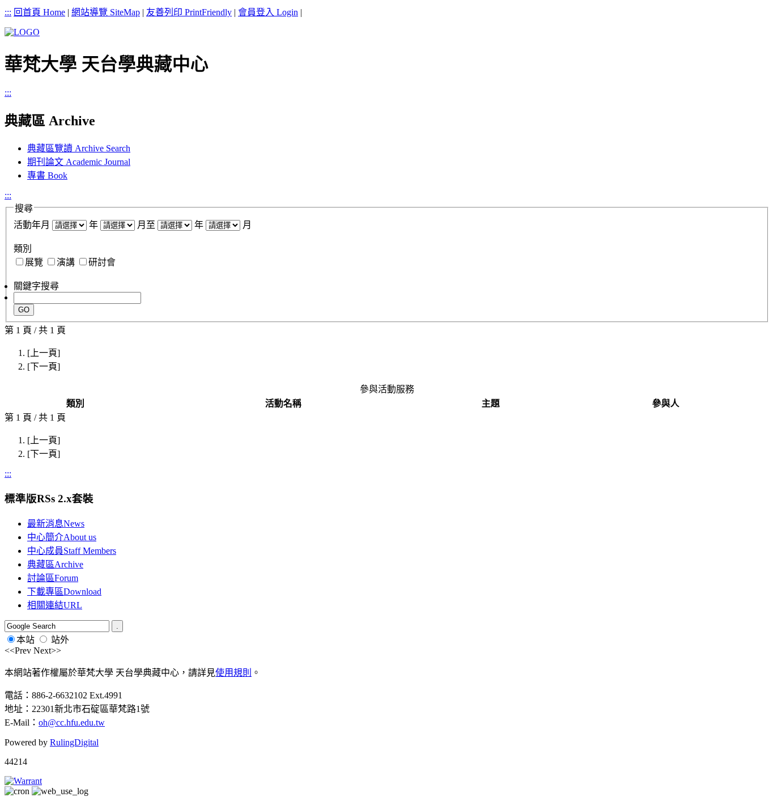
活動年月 (32, 225)
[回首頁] (22, 32)
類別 (23, 248)
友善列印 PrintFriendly (189, 12)
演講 (66, 262)
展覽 (34, 262)
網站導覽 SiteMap (105, 12)
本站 (25, 640)
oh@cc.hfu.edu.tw (72, 722)
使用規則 (233, 672)
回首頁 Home (39, 12)
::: (8, 12)
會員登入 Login (268, 12)
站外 (60, 640)
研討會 (102, 262)
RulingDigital (74, 742)
